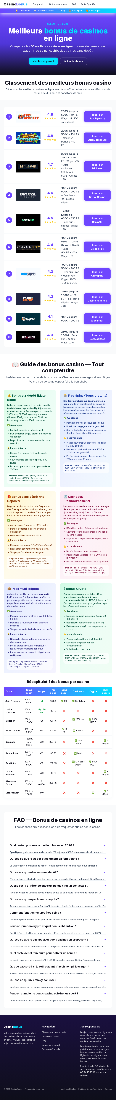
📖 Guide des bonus (44, 10)
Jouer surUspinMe (97, 220)
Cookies (108, 1089)
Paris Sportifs (88, 4)
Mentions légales (68, 1089)
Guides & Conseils (51, 1049)
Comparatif (38, 4)
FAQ (74, 4)
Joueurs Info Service (98, 1069)
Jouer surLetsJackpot (97, 337)
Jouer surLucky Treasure (97, 138)
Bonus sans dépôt (51, 1045)
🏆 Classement (22, 10)
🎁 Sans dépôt (93, 10)
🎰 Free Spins (75, 10)
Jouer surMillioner (97, 166)
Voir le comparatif (43, 61)
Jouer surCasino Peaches (97, 298)
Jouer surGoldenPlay (97, 247)
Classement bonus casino (54, 1032)
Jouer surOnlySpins (97, 273)
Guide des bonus (58, 4)
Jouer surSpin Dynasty (97, 116)
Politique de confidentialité (90, 1089)
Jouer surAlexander (97, 318)
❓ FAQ (61, 10)
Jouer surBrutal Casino (97, 195)
